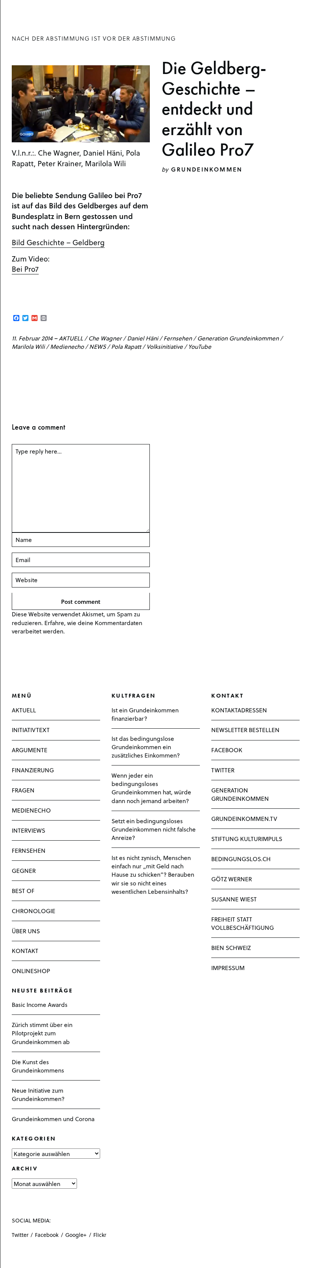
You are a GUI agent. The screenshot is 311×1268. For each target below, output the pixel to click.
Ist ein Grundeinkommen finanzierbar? (145, 714)
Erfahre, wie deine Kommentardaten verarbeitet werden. (77, 626)
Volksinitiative (164, 346)
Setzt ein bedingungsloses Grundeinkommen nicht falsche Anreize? (154, 829)
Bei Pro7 (25, 268)
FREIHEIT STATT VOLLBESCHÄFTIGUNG (242, 923)
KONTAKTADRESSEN (239, 710)
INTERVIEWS (28, 830)
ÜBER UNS (26, 930)
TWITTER (222, 770)
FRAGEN (23, 790)
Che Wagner (105, 338)
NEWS (97, 346)
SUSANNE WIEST (234, 899)
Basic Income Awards (40, 1004)
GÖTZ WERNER (231, 878)
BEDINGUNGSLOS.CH (241, 858)
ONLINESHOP (31, 970)
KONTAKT (25, 950)
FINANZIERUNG (33, 770)
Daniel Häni (142, 338)
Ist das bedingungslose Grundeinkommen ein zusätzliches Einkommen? (146, 746)
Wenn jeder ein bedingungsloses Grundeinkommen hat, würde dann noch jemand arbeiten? (151, 788)
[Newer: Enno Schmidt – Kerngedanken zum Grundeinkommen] (14, 367)
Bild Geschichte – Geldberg (58, 242)
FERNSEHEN (29, 850)
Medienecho (67, 346)
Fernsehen (177, 338)
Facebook (46, 1235)
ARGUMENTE (29, 749)
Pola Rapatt (126, 346)
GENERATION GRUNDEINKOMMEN (240, 794)
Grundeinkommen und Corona (53, 1118)
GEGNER (24, 870)
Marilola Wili (28, 346)
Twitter (20, 1235)
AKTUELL (71, 338)
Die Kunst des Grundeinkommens (38, 1065)
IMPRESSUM (228, 967)
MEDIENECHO (31, 810)
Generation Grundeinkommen (238, 338)
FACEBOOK (226, 749)
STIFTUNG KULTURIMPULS (246, 838)
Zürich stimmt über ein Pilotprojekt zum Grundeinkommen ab (42, 1033)
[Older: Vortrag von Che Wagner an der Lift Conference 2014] (27, 367)
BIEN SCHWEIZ (231, 947)
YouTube (199, 346)
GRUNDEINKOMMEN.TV (244, 818)
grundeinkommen (206, 169)
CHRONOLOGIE (33, 910)
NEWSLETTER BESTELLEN (245, 729)
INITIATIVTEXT (31, 729)
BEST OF (23, 890)
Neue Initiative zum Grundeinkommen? (38, 1094)
